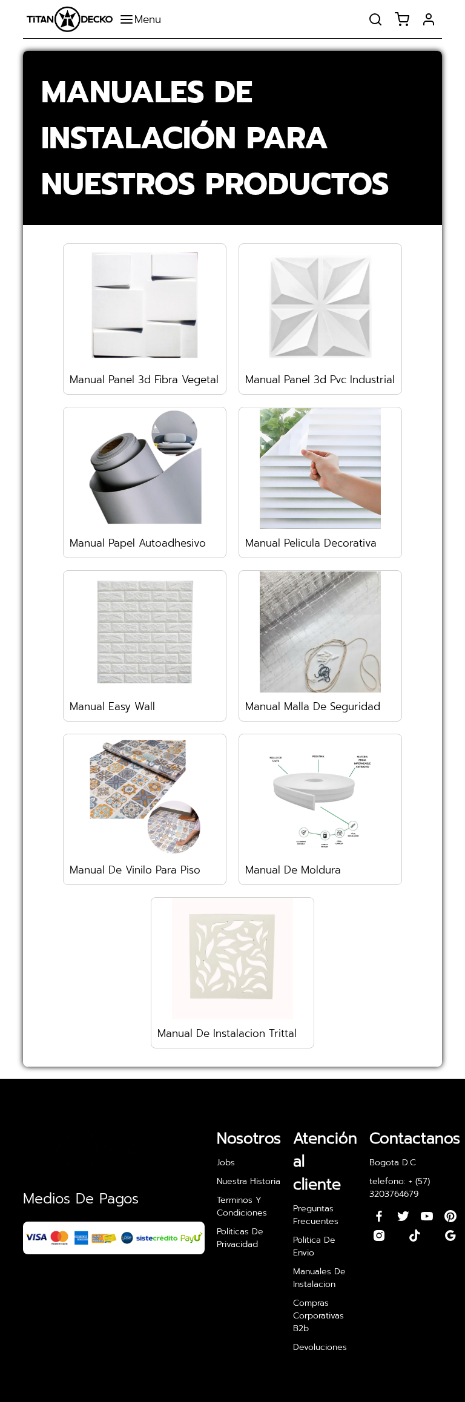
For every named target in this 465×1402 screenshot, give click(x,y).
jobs (226, 1162)
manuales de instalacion (319, 1278)
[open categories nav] (143, 19)
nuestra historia (248, 1181)
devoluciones (320, 1347)
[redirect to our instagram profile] (379, 1235)
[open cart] (402, 19)
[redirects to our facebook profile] (379, 1216)
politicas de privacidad (240, 1238)
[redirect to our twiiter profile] (403, 1216)
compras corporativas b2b (318, 1316)
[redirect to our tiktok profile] (414, 1235)
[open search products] (375, 19)
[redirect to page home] (69, 19)
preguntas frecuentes (315, 1215)
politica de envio (314, 1246)
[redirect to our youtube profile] (427, 1216)
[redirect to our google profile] (450, 1235)
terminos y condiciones (242, 1206)
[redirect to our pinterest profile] (450, 1216)
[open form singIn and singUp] (428, 19)
